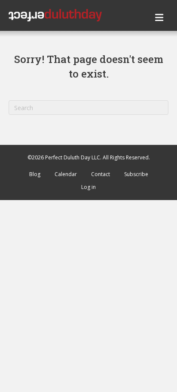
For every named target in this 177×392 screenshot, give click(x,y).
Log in (88, 187)
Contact (100, 174)
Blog (34, 174)
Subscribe (136, 174)
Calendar (66, 174)
